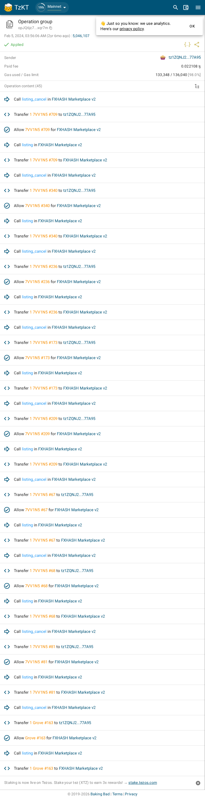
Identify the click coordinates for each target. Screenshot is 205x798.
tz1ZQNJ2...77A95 (185, 57)
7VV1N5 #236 (45, 266)
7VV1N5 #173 (45, 342)
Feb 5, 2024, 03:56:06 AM (37, 36)
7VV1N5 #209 (45, 418)
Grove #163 (43, 722)
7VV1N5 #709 (45, 114)
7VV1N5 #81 (44, 646)
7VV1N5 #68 (44, 570)
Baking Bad (100, 794)
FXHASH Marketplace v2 (74, 99)
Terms (117, 794)
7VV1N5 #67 (44, 494)
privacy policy (132, 28)
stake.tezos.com (142, 782)
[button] (52, 7)
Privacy (131, 794)
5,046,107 (81, 36)
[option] (102, 99)
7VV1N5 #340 (45, 190)
